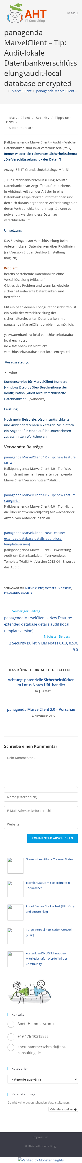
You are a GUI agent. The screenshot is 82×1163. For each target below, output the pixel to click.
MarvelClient (19, 117)
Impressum (40, 1137)
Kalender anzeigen (62, 1109)
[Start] (5, 91)
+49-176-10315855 (33, 1036)
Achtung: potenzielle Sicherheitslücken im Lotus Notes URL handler (41, 682)
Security (42, 117)
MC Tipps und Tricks (58, 588)
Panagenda (12, 592)
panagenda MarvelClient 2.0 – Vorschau (41, 709)
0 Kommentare (21, 127)
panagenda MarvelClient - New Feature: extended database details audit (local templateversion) (34, 538)
